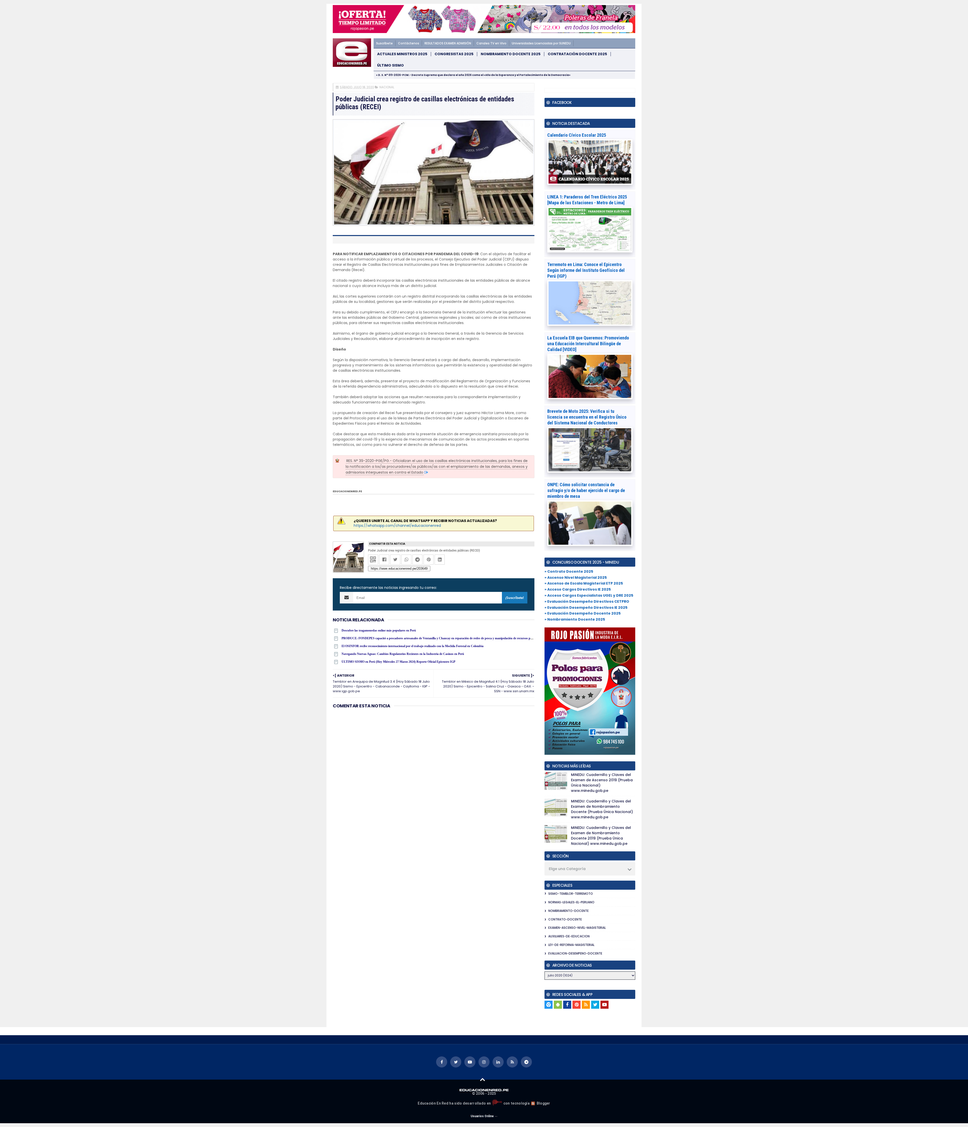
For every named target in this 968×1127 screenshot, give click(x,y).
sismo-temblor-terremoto (570, 893)
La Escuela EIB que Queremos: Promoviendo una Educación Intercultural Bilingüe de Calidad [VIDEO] (588, 343)
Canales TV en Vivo (491, 43)
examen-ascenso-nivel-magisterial (577, 928)
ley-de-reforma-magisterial (571, 945)
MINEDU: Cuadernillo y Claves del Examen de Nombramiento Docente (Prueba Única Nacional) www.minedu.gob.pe (602, 809)
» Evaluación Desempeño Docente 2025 (582, 613)
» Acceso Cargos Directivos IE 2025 (577, 589)
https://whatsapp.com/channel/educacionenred (397, 525)
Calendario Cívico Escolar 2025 (576, 135)
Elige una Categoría (567, 868)
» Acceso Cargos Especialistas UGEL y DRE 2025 (588, 595)
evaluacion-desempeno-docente (575, 953)
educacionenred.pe (347, 491)
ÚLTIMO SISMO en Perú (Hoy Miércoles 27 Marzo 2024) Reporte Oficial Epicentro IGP (398, 661)
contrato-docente (565, 919)
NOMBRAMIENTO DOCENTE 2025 (510, 54)
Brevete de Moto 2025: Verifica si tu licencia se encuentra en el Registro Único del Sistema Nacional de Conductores (586, 417)
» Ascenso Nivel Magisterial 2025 (575, 577)
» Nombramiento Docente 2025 (574, 619)
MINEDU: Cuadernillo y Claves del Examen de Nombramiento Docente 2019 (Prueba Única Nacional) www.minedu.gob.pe (601, 835)
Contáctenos (408, 43)
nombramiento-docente (568, 911)
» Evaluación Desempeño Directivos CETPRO (586, 601)
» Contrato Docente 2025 (568, 571)
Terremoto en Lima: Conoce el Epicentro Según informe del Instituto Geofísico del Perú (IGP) (586, 270)
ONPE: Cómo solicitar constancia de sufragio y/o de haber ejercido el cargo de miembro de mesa (586, 490)
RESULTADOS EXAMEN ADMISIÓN (448, 43)
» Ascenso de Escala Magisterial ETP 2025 (583, 583)
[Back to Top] (482, 1079)
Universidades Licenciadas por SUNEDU (541, 43)
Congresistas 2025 (454, 54)
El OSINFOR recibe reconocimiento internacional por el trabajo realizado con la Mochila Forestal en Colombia (412, 646)
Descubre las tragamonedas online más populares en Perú (379, 630)
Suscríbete (384, 43)
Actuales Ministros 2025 (402, 54)
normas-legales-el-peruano (571, 902)
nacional (386, 87)
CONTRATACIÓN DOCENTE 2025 (577, 54)
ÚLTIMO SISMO (390, 65)
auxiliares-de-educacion (569, 936)
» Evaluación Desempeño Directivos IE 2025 (585, 607)
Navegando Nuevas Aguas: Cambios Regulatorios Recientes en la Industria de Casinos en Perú (403, 654)
